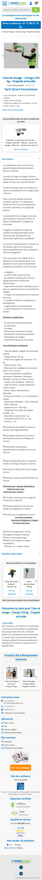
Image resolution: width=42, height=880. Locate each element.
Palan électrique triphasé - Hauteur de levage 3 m (11, 585)
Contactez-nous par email (14, 713)
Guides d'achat (9, 745)
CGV (5, 726)
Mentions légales (10, 729)
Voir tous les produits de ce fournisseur (21, 600)
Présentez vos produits (13, 748)
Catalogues (8, 741)
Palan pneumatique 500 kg (29, 584)
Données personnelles (13, 732)
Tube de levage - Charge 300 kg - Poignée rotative (29, 684)
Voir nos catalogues (20, 767)
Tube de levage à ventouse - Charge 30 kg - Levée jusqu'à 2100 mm (12, 686)
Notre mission (9, 723)
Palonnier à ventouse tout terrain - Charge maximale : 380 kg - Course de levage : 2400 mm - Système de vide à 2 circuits (21, 144)
